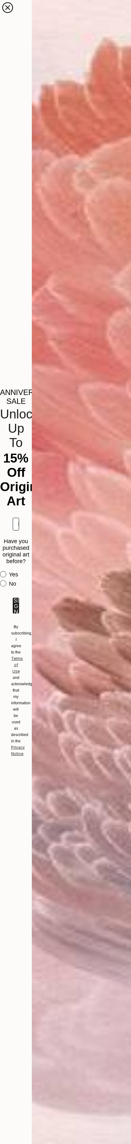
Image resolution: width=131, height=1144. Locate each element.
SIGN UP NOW (16, 606)
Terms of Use (17, 665)
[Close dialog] (8, 8)
